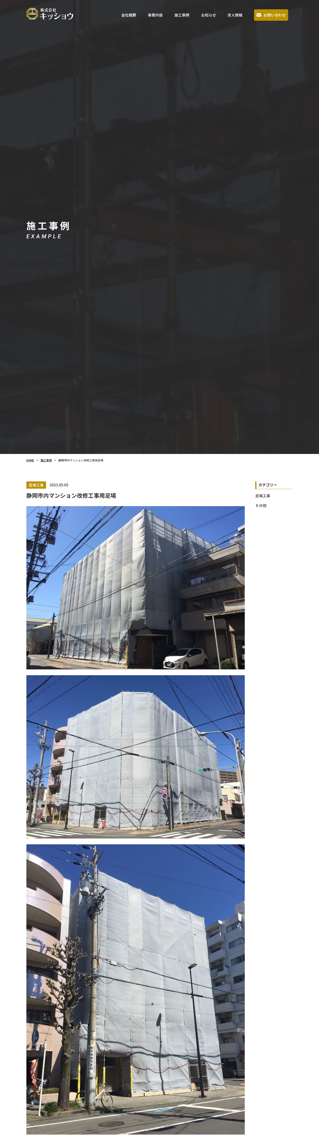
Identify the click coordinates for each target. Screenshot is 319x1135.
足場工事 (262, 495)
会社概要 (128, 15)
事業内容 (155, 15)
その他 (260, 505)
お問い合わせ (274, 15)
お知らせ (208, 15)
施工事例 (181, 15)
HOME (30, 460)
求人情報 (234, 15)
